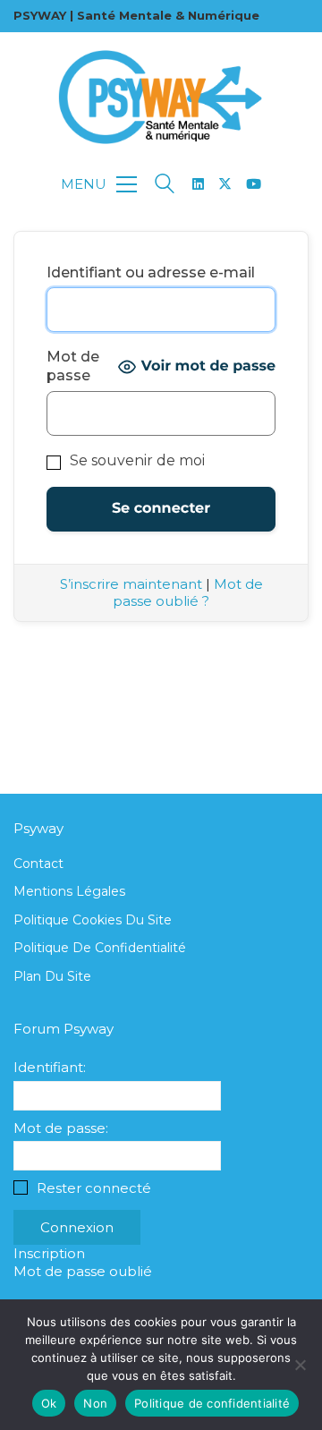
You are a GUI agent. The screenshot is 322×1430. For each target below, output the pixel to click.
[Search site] (164, 186)
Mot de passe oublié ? (188, 592)
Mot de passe (73, 366)
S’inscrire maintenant (131, 583)
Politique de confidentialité (99, 948)
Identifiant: (49, 1067)
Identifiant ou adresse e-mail (151, 272)
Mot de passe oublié (82, 1271)
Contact (38, 863)
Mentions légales (69, 891)
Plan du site (52, 976)
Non (95, 1403)
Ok (49, 1403)
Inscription (49, 1253)
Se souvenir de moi (135, 460)
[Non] (300, 1365)
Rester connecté (94, 1187)
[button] (99, 184)
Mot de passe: (60, 1127)
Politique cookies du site (92, 920)
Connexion (77, 1227)
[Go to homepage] (161, 97)
